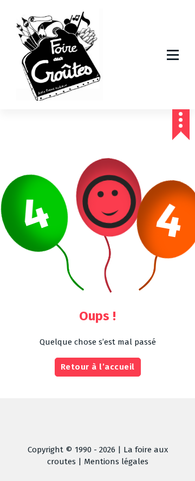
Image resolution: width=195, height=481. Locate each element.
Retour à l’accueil (98, 367)
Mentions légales (116, 461)
